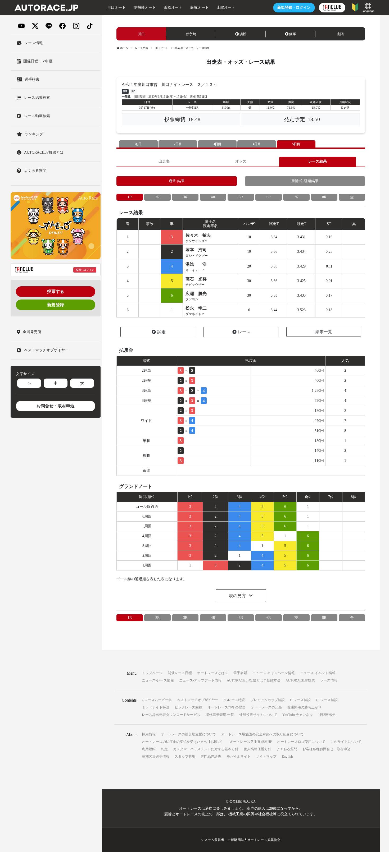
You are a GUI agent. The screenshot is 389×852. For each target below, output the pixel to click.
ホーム (124, 48)
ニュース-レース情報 (158, 680)
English (287, 756)
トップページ (152, 673)
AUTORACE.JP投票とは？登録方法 (253, 680)
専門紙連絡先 (211, 756)
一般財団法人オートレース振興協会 (254, 840)
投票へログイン (85, 269)
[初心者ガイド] (355, 7)
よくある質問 (287, 749)
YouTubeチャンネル (297, 715)
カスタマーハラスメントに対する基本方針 (205, 749)
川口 (141, 34)
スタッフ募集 (185, 756)
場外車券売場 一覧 (220, 715)
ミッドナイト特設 (155, 707)
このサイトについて (346, 742)
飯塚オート (199, 8)
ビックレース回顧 (188, 707)
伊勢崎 (191, 34)
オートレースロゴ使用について (301, 742)
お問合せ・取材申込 (56, 406)
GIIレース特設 (327, 700)
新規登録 (55, 304)
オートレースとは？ (212, 673)
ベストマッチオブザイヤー (197, 700)
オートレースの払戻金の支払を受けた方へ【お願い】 (183, 742)
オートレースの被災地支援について (188, 734)
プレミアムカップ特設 (267, 700)
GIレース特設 (300, 700)
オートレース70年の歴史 (226, 707)
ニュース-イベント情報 (318, 673)
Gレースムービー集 (157, 700)
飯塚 (292, 34)
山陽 (340, 34)
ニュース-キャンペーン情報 (273, 673)
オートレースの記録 (266, 707)
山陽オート (226, 8)
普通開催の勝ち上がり (304, 707)
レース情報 (141, 48)
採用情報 (149, 734)
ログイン (294, 8)
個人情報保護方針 (257, 749)
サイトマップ (266, 756)
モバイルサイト (239, 756)
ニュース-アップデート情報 (200, 680)
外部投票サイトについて (258, 715)
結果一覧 (323, 331)
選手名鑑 (240, 673)
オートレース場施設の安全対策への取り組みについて (262, 734)
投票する (55, 291)
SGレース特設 (234, 700)
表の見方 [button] (238, 595)
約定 (164, 749)
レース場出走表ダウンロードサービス (171, 715)
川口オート (116, 8)
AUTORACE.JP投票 (300, 680)
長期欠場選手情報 (155, 756)
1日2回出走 (327, 715)
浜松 (242, 34)
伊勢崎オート (145, 8)
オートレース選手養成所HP (251, 742)
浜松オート (173, 8)
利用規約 (149, 749)
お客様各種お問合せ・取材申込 (326, 749)
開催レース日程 (180, 673)
